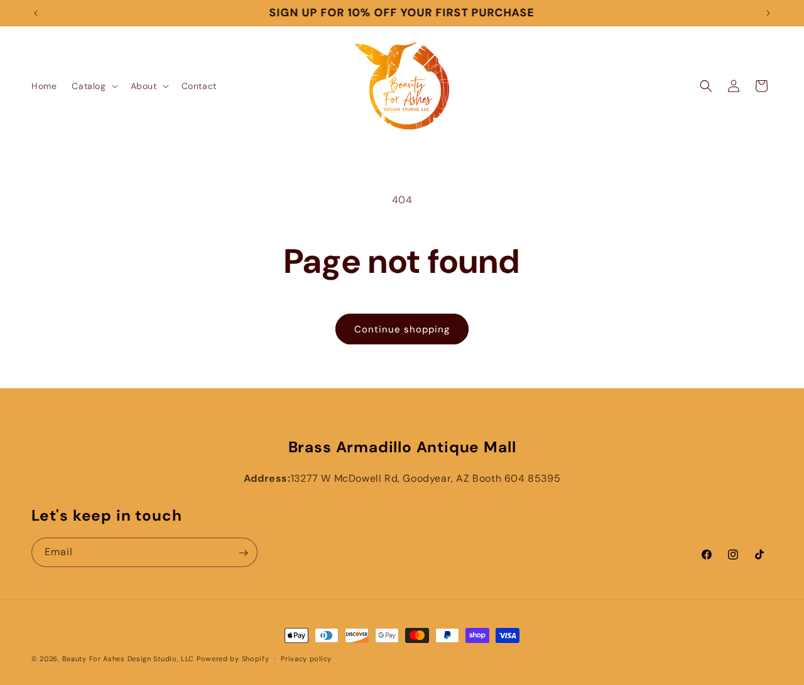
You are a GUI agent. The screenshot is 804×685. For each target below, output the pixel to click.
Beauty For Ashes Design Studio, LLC (128, 658)
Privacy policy (306, 658)
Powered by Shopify (233, 658)
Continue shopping (402, 329)
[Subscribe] (243, 553)
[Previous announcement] (36, 13)
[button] (93, 86)
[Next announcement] (768, 13)
